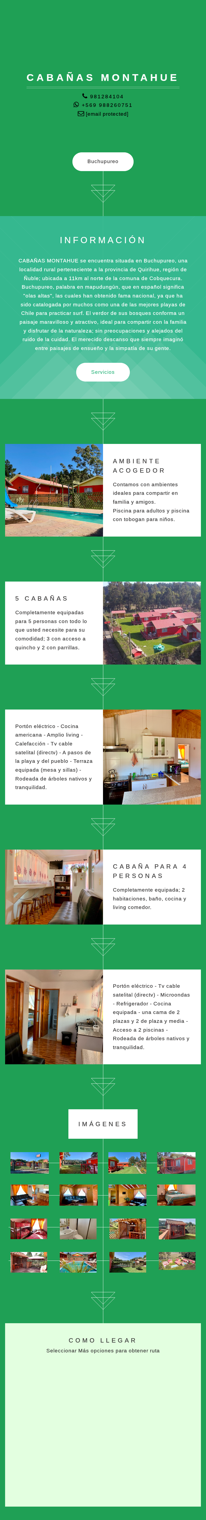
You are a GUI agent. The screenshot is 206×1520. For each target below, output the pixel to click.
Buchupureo (103, 161)
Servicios (103, 372)
